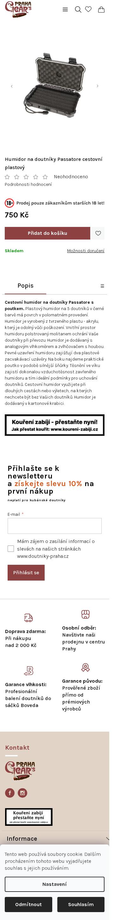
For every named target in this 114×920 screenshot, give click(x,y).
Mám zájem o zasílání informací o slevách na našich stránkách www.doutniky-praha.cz (56, 548)
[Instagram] (22, 793)
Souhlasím (81, 904)
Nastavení (54, 884)
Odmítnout (28, 904)
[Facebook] (10, 793)
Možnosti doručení (85, 250)
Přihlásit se (26, 573)
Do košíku (47, 233)
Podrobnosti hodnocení (28, 184)
